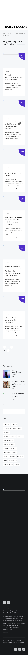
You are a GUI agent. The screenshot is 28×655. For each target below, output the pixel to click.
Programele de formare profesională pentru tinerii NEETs (13, 173)
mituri (17, 464)
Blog (13, 376)
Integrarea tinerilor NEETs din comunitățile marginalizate (13, 320)
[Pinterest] (23, 649)
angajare (6, 424)
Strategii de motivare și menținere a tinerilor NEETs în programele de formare (18, 384)
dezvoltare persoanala (10, 448)
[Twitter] (8, 602)
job (5, 460)
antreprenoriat (17, 428)
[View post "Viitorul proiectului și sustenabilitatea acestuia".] (6, 374)
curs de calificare (8, 440)
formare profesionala (9, 456)
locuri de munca (8, 464)
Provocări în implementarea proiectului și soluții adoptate (13, 77)
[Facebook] (4, 602)
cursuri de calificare (9, 444)
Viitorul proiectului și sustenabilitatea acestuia (17, 372)
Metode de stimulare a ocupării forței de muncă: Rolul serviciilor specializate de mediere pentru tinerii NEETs (13, 271)
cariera (20, 436)
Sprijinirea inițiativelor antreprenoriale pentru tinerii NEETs (18, 395)
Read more (19, 93)
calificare (6, 432)
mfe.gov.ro (5, 632)
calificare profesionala (10, 436)
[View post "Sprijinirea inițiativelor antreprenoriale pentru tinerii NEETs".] (6, 396)
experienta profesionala (10, 452)
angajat (14, 424)
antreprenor (7, 428)
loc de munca (13, 460)
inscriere (20, 456)
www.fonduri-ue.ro (13, 19)
